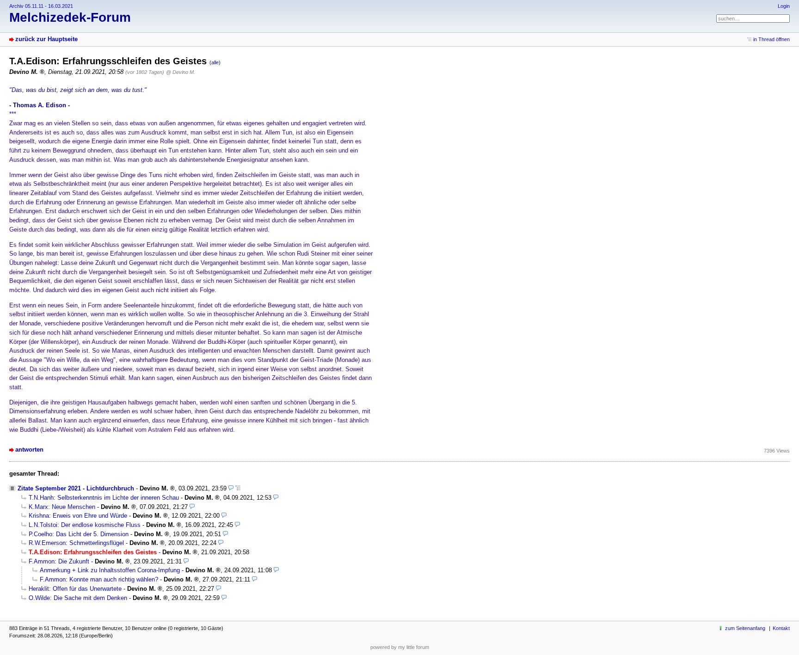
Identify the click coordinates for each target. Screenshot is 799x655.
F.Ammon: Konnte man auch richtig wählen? (99, 579)
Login (784, 6)
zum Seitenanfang (745, 628)
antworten (29, 449)
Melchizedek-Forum (70, 17)
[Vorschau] (231, 488)
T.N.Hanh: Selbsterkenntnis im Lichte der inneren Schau (104, 497)
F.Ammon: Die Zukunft (59, 561)
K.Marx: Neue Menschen (62, 506)
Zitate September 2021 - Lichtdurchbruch (76, 488)
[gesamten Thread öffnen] (237, 488)
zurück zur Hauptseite (46, 39)
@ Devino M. (180, 72)
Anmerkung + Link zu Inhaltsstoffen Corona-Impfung (110, 570)
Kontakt (781, 628)
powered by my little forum (399, 647)
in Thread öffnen (771, 39)
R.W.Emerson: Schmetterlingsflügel (76, 542)
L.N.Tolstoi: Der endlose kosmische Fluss (85, 524)
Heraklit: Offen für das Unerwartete (75, 588)
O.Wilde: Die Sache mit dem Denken (78, 597)
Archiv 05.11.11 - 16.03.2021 (41, 6)
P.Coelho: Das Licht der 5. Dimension (79, 534)
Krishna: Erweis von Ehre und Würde (78, 515)
